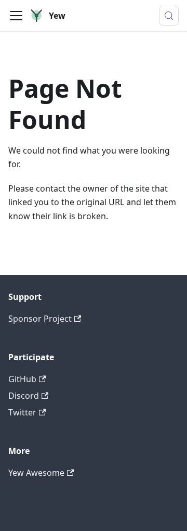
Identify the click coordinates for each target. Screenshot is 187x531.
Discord (23, 395)
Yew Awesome (36, 472)
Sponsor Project (40, 318)
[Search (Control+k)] (169, 16)
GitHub (22, 379)
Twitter (22, 412)
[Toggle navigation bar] (16, 15)
